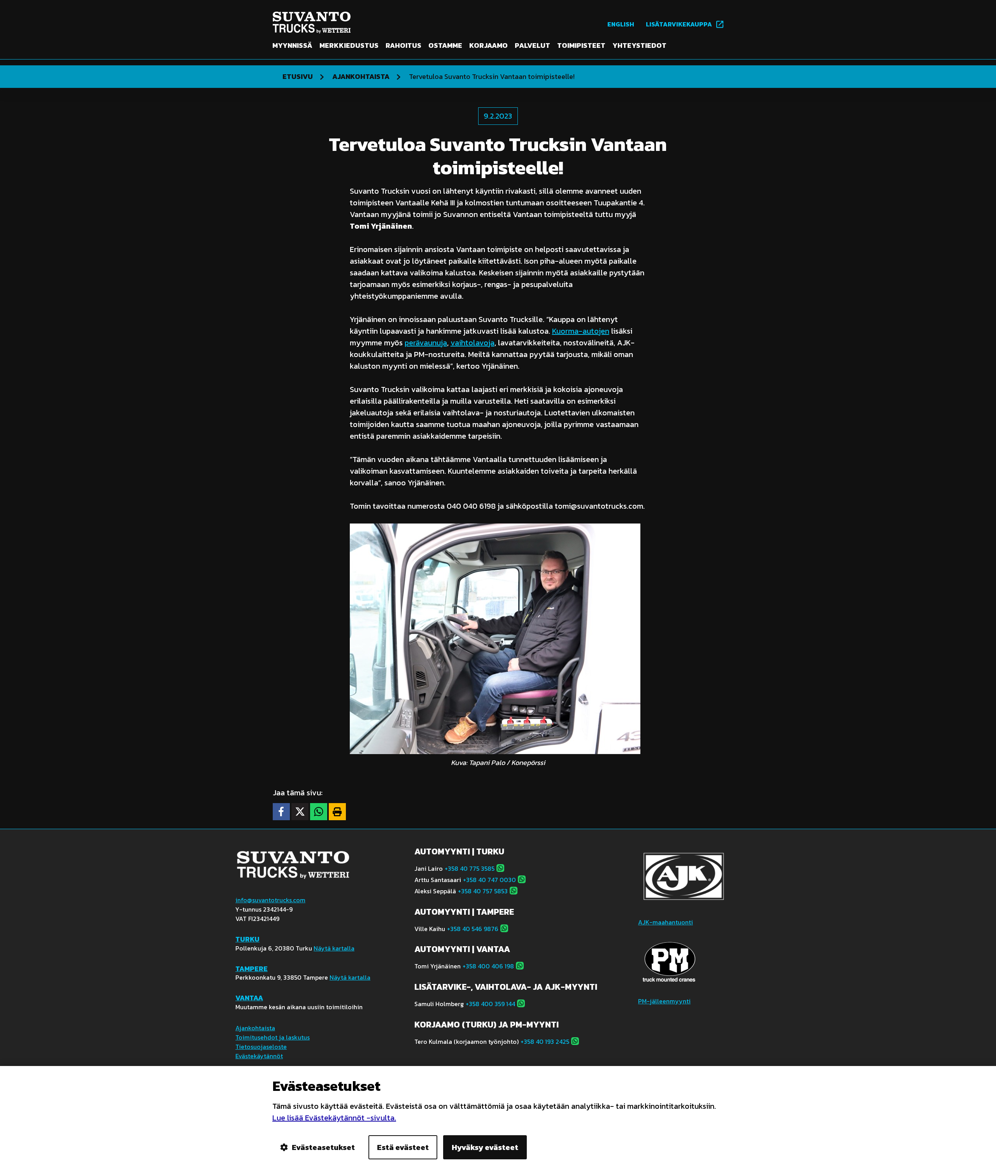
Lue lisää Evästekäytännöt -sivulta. (334, 1118)
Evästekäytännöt (259, 1056)
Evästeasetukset (323, 1147)
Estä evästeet (403, 1147)
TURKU (247, 939)
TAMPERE (251, 968)
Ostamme (445, 45)
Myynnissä (292, 45)
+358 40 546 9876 (472, 928)
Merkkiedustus (349, 45)
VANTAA (249, 997)
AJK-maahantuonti (665, 922)
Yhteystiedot (639, 45)
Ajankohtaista (255, 1028)
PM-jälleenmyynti (664, 1001)
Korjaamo (488, 45)
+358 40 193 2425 (545, 1041)
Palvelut (532, 45)
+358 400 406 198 (488, 966)
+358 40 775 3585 (469, 868)
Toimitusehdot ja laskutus (272, 1037)
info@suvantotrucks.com (270, 900)
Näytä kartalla (334, 948)
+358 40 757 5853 (483, 891)
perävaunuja (426, 342)
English (620, 24)
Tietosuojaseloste (261, 1046)
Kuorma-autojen (580, 331)
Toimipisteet (581, 45)
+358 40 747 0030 (489, 879)
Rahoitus (403, 45)
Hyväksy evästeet (485, 1147)
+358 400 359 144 (490, 1003)
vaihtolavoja (472, 342)
